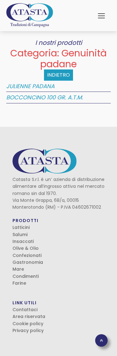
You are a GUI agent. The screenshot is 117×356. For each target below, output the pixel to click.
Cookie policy (27, 323)
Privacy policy (28, 330)
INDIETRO (58, 74)
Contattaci (24, 309)
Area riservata (28, 316)
